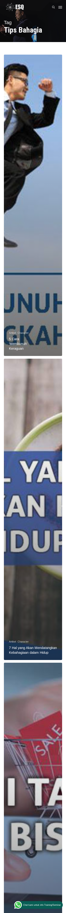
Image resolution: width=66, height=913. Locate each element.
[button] (60, 7)
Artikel (12, 332)
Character (23, 332)
